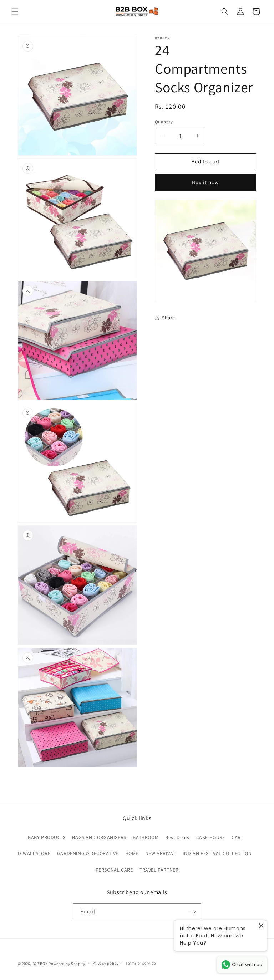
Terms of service (141, 963)
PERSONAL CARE (114, 870)
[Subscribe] (193, 911)
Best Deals (177, 837)
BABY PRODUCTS (47, 837)
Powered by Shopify (67, 963)
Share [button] (168, 317)
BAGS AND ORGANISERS (99, 837)
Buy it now (205, 182)
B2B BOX (40, 963)
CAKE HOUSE (210, 837)
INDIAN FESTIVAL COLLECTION (217, 853)
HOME (131, 853)
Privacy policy (105, 963)
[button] (15, 11)
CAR (236, 837)
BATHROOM (145, 837)
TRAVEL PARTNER (158, 870)
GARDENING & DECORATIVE (87, 853)
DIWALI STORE (34, 853)
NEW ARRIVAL (160, 853)
